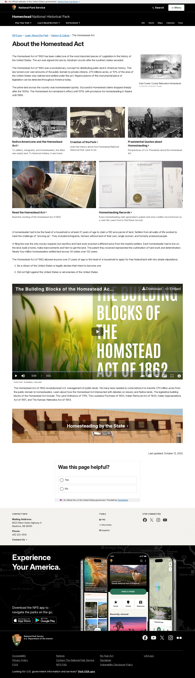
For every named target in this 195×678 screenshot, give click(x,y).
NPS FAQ (61, 664)
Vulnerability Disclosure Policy (116, 664)
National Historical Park (41, 16)
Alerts (151, 23)
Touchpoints (123, 500)
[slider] (97, 371)
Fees (180, 23)
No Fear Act (106, 655)
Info (143, 23)
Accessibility (19, 655)
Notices (60, 655)
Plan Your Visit (22, 23)
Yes (67, 479)
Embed (175, 289)
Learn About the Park (47, 23)
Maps (160, 23)
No (66, 488)
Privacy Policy (20, 660)
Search (159, 7)
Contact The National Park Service (75, 660)
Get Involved (72, 23)
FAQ (103, 519)
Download (154, 289)
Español (105, 530)
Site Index (106, 525)
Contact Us (19, 539)
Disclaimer (105, 660)
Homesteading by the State (96, 426)
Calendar (170, 23)
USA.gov (149, 655)
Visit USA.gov (86, 671)
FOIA (15, 664)
